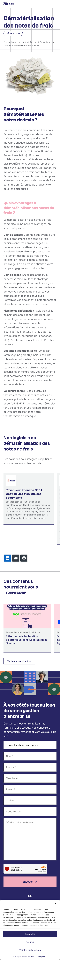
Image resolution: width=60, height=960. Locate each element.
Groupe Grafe (9, 3)
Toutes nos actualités (19, 661)
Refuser (30, 942)
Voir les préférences (30, 950)
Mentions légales (38, 956)
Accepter (30, 934)
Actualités (27, 42)
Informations (44, 42)
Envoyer (28, 881)
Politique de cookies (21, 956)
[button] (55, 903)
